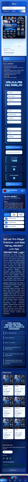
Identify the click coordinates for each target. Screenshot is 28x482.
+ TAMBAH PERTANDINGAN (14, 147)
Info (22, 191)
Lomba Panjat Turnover (14, 215)
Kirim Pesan (8, 452)
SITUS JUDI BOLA (14, 14)
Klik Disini (14, 77)
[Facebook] (4, 458)
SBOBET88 (6, 11)
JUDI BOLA (21, 11)
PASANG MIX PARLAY (14, 184)
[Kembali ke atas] (25, 472)
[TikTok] (10, 458)
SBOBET (14, 11)
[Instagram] (7, 458)
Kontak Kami (5, 466)
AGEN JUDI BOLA (5, 14)
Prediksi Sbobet (20, 215)
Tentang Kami (6, 464)
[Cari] (4, 8)
